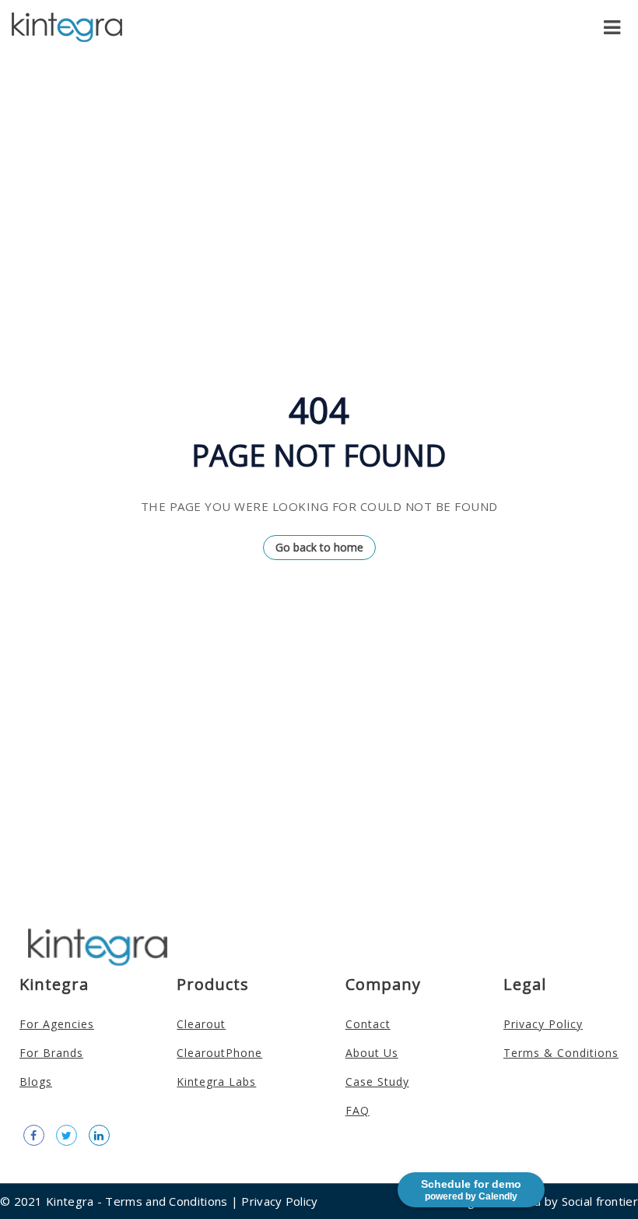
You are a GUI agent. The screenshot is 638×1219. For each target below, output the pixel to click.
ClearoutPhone (219, 1052)
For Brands (51, 1052)
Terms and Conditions (166, 1201)
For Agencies (56, 1023)
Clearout (201, 1023)
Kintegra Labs (216, 1081)
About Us (371, 1052)
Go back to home (319, 547)
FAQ (357, 1110)
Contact (368, 1023)
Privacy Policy (543, 1023)
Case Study (377, 1081)
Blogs (35, 1081)
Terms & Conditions (561, 1052)
